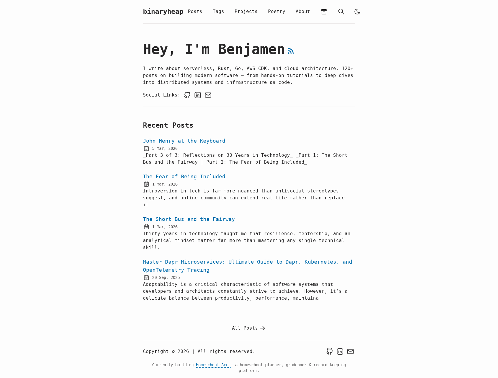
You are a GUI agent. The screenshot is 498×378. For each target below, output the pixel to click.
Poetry (276, 11)
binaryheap (163, 11)
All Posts (245, 328)
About (303, 11)
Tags (218, 11)
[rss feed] (291, 51)
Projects (246, 11)
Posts (195, 11)
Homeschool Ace (213, 364)
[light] (357, 11)
